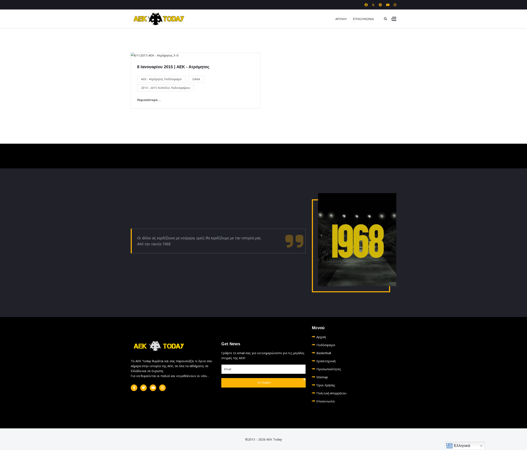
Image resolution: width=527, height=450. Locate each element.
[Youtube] (387, 5)
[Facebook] (366, 5)
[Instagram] (395, 5)
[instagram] (162, 387)
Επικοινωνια (363, 19)
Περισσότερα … (149, 100)
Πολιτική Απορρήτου (331, 393)
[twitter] (143, 387)
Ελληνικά (461, 445)
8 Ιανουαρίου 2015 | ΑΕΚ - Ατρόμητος (173, 67)
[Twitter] (373, 5)
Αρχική (321, 337)
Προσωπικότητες (328, 369)
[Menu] (393, 18)
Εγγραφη (263, 383)
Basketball (323, 353)
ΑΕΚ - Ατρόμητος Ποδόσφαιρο (161, 79)
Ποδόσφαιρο (325, 345)
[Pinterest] (380, 5)
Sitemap (322, 377)
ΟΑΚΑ (196, 79)
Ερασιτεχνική (326, 361)
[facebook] (134, 387)
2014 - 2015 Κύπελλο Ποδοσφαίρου (165, 88)
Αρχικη (341, 19)
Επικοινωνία (325, 401)
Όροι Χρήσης (325, 385)
